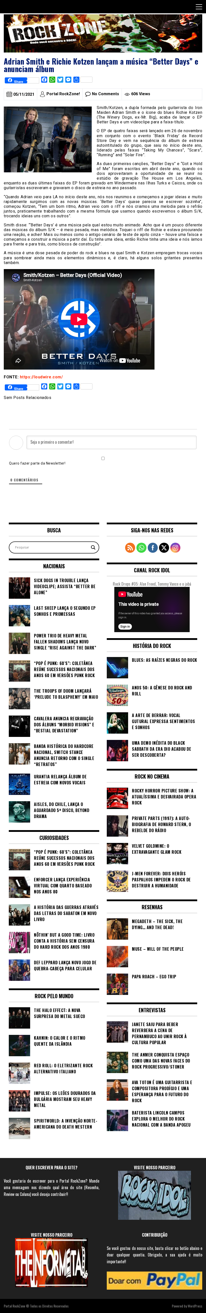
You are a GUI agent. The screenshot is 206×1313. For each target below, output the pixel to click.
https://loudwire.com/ (41, 377)
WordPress (195, 1305)
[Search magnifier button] (93, 547)
